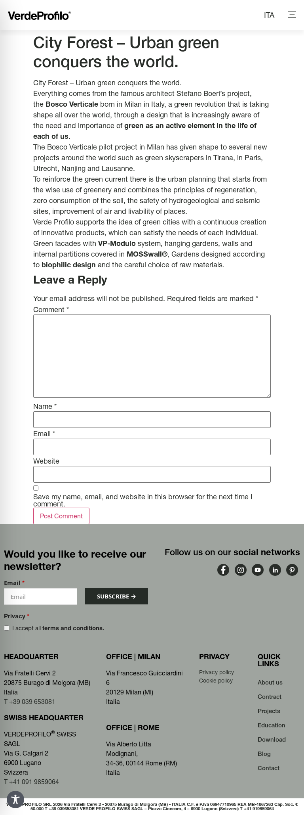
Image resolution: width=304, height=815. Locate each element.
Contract (269, 696)
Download (272, 739)
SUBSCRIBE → (116, 596)
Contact (268, 768)
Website (46, 461)
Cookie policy (216, 680)
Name (45, 406)
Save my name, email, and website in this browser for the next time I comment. (143, 500)
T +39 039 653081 (29, 702)
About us (270, 682)
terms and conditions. (73, 628)
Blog (264, 753)
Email (44, 433)
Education (271, 725)
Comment (51, 309)
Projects (269, 711)
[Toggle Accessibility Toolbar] (15, 799)
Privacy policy (216, 672)
